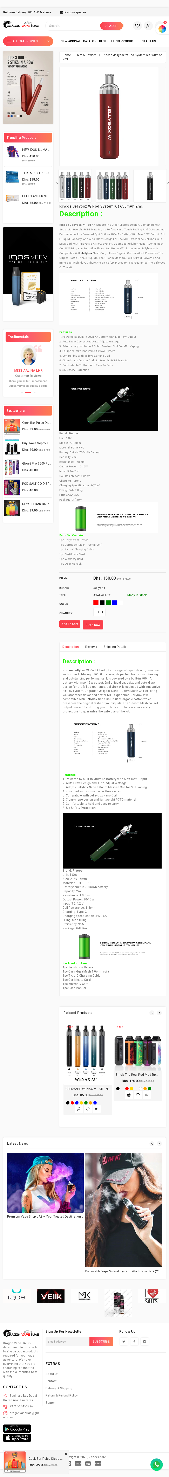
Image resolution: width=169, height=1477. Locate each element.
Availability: (102, 595)
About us (52, 1373)
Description (70, 647)
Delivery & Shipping (59, 1388)
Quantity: (66, 613)
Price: (63, 577)
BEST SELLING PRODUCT (117, 41)
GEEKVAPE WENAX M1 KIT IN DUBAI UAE (95, 1089)
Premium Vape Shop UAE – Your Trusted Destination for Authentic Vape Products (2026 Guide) (73, 1216)
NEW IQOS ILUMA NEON (39, 150)
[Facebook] (134, 1341)
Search (50, 1402)
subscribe (101, 1341)
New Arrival (71, 41)
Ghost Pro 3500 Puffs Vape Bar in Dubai (51, 463)
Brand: (64, 587)
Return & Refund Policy (62, 1395)
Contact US (146, 41)
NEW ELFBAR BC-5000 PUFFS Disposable (52, 504)
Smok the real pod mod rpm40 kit (141, 1075)
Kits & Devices (87, 55)
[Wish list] (137, 25)
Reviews (91, 647)
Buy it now (93, 625)
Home (67, 55)
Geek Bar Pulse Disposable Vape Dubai (50, 423)
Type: (63, 595)
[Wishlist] (88, 1109)
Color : (64, 603)
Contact (51, 1381)
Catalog (90, 41)
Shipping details (115, 647)
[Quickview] (97, 1109)
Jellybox (87, 253)
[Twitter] (124, 1341)
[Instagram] (145, 1341)
